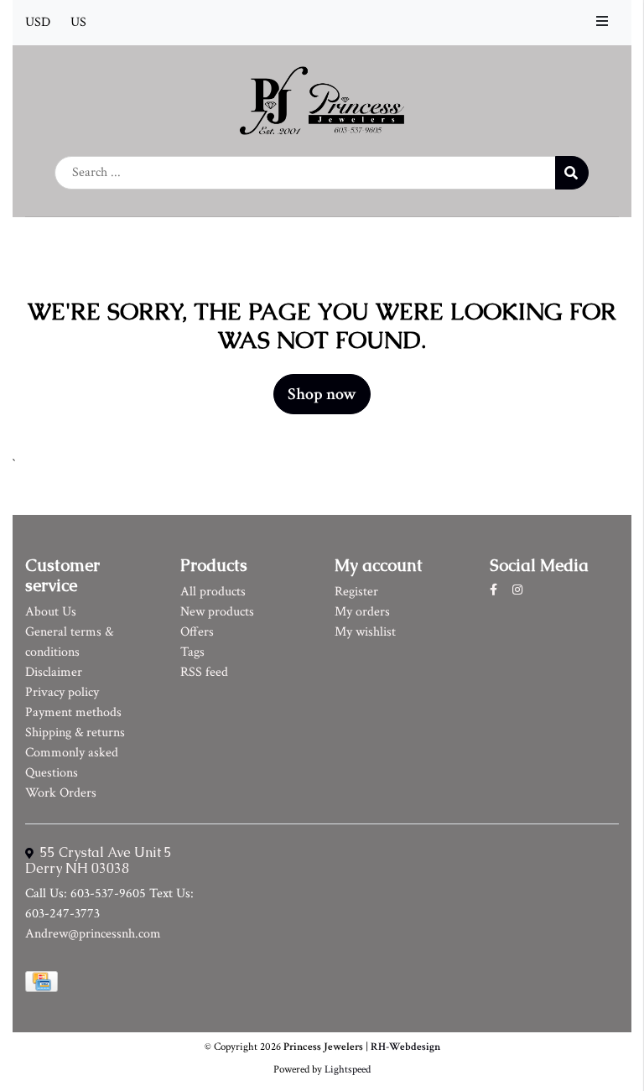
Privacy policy (62, 692)
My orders (362, 612)
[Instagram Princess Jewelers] (517, 590)
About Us (50, 612)
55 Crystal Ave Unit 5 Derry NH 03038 (98, 860)
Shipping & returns (75, 732)
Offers (197, 632)
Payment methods (73, 712)
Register (356, 591)
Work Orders (60, 793)
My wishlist (365, 632)
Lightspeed (348, 1069)
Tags (192, 652)
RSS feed (204, 672)
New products (217, 612)
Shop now (322, 394)
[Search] (572, 173)
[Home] (322, 99)
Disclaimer (53, 672)
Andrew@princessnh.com (93, 934)
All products (213, 591)
